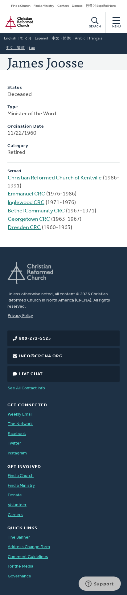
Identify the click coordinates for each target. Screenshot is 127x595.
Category (17, 146)
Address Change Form (29, 547)
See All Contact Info (26, 388)
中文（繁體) (15, 48)
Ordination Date (25, 126)
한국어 (25, 38)
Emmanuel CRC (26, 194)
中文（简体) (61, 38)
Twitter (14, 443)
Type (12, 107)
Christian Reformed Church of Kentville (55, 178)
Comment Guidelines (28, 557)
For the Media (20, 566)
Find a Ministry (44, 6)
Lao (32, 48)
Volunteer (17, 505)
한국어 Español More (101, 6)
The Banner (19, 537)
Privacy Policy (20, 316)
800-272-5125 (35, 338)
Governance (19, 576)
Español (41, 38)
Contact (63, 6)
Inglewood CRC (26, 203)
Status (14, 87)
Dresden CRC (24, 228)
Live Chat (31, 374)
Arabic (80, 38)
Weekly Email (20, 414)
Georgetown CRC (29, 219)
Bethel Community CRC (36, 211)
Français (95, 38)
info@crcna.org (41, 356)
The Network (20, 424)
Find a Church (21, 6)
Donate (77, 6)
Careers (15, 515)
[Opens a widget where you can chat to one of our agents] (99, 584)
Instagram (17, 453)
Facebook (17, 434)
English (10, 38)
